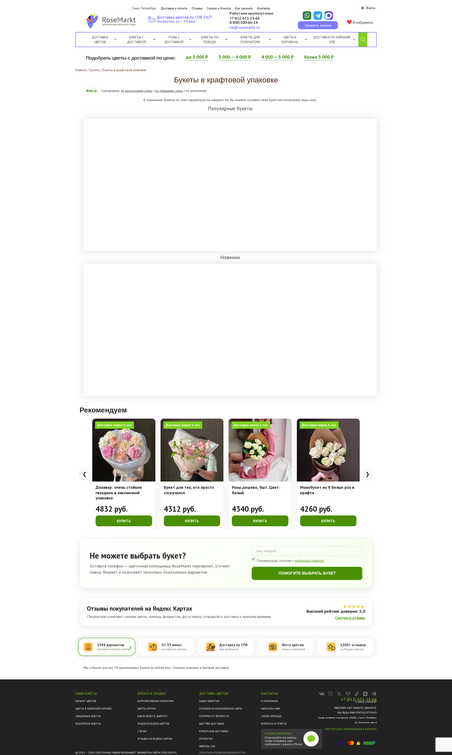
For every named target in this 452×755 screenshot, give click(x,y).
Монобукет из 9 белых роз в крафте (327, 490)
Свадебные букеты (88, 716)
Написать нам (270, 708)
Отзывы (197, 8)
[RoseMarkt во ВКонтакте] (321, 694)
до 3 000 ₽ (197, 57)
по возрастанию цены (136, 91)
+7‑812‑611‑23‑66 (245, 18)
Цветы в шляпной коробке (93, 708)
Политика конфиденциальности (222, 752)
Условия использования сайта (220, 708)
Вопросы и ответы (274, 723)
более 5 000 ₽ (319, 57)
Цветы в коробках (290, 39)
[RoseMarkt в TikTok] (356, 694)
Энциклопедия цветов (153, 723)
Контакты (263, 8)
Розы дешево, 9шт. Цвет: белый (256, 490)
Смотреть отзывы (350, 618)
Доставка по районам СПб (332, 39)
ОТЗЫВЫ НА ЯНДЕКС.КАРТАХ (154, 738)
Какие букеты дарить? (152, 716)
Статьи (141, 731)
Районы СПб (207, 746)
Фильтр (91, 91)
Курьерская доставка (213, 731)
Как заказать (244, 8)
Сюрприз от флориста (214, 716)
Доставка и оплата (174, 8)
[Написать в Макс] (328, 15)
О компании (269, 701)
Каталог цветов (85, 701)
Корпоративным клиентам (155, 701)
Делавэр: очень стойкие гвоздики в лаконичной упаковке (119, 493)
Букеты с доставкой (136, 39)
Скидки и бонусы (219, 8)
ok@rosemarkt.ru (245, 27)
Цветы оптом (146, 708)
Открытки (206, 738)
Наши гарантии (209, 701)
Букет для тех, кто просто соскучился (189, 490)
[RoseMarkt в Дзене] (365, 694)
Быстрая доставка (211, 723)
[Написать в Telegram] (318, 15)
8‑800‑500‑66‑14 (244, 22)
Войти (370, 8)
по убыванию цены (169, 91)
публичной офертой (309, 561)
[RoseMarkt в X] (339, 694)
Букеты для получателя (250, 39)
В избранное (362, 22)
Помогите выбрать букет (307, 573)
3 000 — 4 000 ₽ (234, 57)
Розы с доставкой (174, 39)
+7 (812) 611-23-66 (359, 699)
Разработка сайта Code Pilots (156, 752)
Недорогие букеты (88, 723)
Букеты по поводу (209, 39)
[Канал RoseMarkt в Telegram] (374, 694)
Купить (124, 520)
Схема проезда (271, 716)
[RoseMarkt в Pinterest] (348, 694)
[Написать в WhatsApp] (307, 15)
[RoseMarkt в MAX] (330, 694)
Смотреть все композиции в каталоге (351, 729)
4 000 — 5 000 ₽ (277, 57)
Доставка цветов (100, 39)
